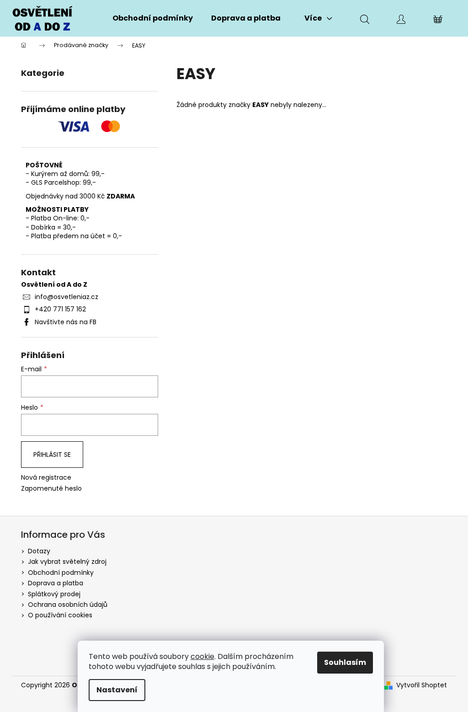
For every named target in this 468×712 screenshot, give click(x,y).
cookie (202, 656)
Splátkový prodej (54, 594)
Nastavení (117, 690)
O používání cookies (60, 615)
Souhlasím (345, 662)
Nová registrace (46, 477)
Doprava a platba (55, 583)
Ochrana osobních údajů (67, 604)
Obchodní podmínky (61, 572)
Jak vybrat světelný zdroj (67, 561)
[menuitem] (152, 18)
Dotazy (39, 551)
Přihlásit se (52, 454)
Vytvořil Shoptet (421, 685)
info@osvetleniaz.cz (66, 296)
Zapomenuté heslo (51, 488)
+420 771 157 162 (60, 309)
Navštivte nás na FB (65, 322)
